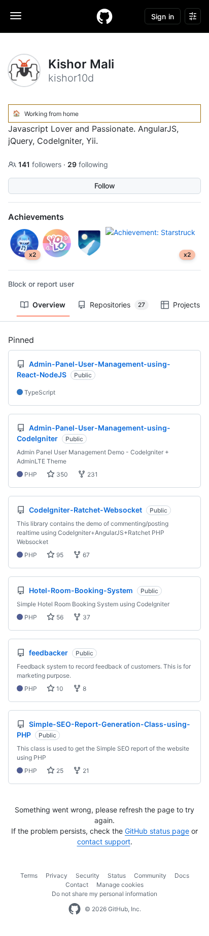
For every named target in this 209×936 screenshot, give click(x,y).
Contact (76, 884)
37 (85, 617)
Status (117, 875)
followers (40, 164)
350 (61, 474)
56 (59, 617)
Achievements (36, 217)
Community (150, 875)
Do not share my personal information (104, 894)
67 (85, 555)
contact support (103, 841)
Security (87, 875)
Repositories (117, 304)
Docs (182, 875)
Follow (104, 185)
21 (85, 770)
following (87, 164)
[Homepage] (104, 16)
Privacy (56, 875)
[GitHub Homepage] (74, 909)
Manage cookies (120, 884)
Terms (29, 875)
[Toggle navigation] (15, 15)
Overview (48, 304)
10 (59, 688)
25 (59, 770)
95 (59, 555)
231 (92, 474)
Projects (186, 304)
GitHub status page (157, 831)
